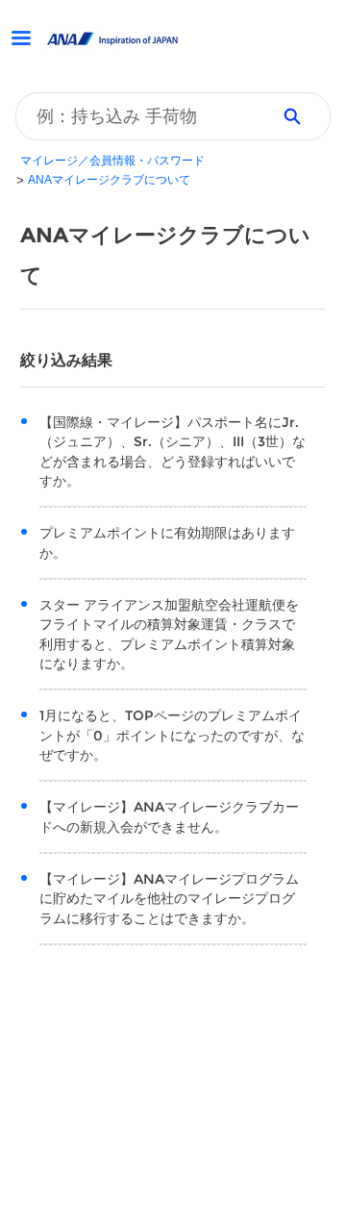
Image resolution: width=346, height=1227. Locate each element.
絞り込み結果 (66, 360)
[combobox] (136, 116)
